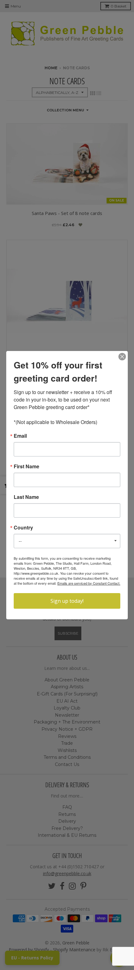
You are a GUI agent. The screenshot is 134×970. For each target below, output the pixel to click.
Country (23, 527)
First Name (26, 466)
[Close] (122, 356)
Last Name (26, 497)
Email (20, 435)
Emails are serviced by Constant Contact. (88, 583)
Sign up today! (67, 600)
